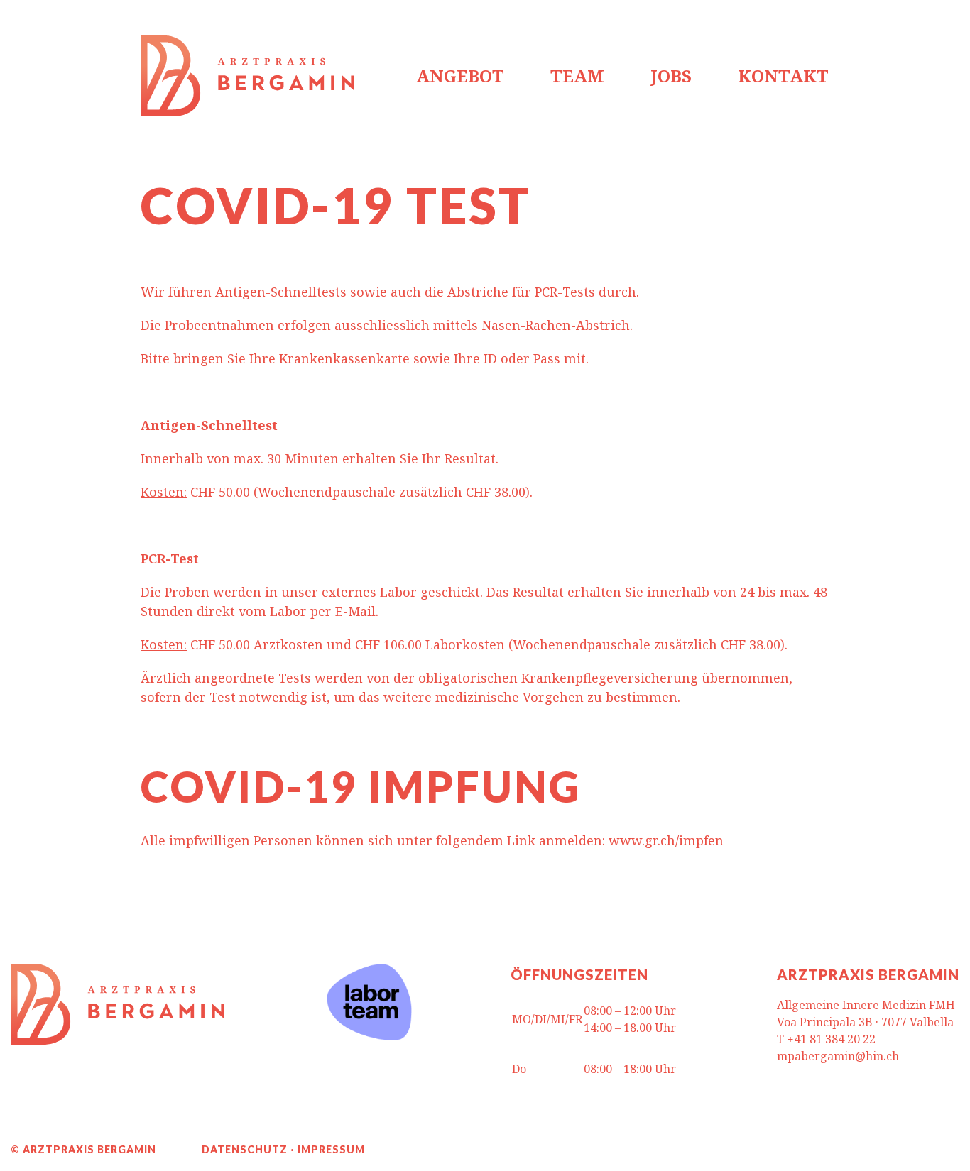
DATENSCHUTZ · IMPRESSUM (283, 1149)
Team (577, 75)
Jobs (671, 75)
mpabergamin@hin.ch (838, 1056)
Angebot (460, 75)
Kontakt (783, 75)
